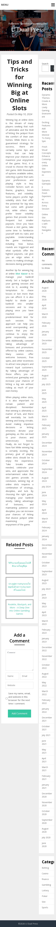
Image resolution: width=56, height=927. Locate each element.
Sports (45, 907)
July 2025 (46, 384)
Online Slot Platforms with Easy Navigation (46, 224)
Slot (44, 901)
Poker (44, 896)
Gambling (46, 884)
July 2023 (46, 588)
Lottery (45, 890)
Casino (45, 873)
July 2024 (46, 486)
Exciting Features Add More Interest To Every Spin (46, 132)
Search (45, 63)
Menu (5, 4)
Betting (45, 867)
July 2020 (46, 837)
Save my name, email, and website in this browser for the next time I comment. (19, 698)
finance (45, 879)
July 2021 (46, 735)
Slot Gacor (22, 273)
